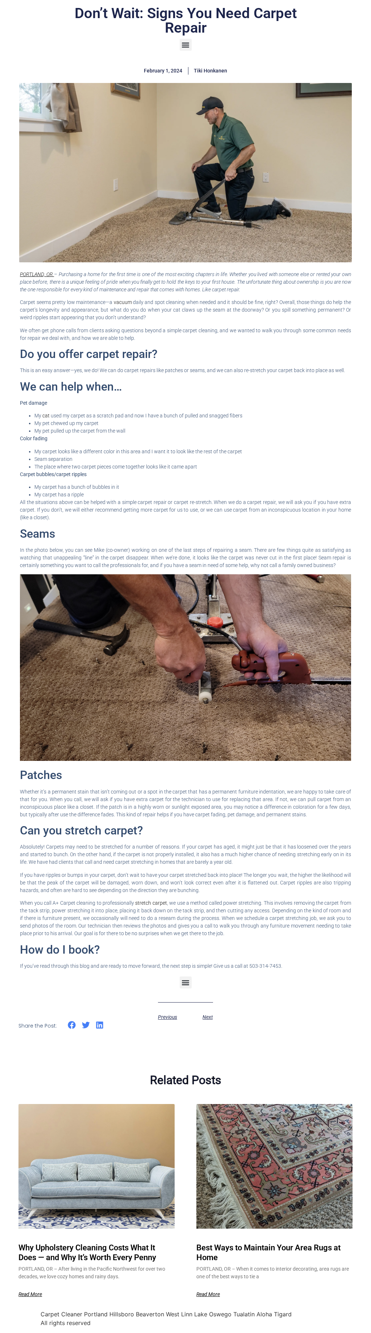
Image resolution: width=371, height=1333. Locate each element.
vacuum (123, 302)
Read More (30, 1294)
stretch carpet (150, 903)
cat (46, 415)
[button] (186, 45)
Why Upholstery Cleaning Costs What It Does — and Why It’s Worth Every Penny (87, 1252)
